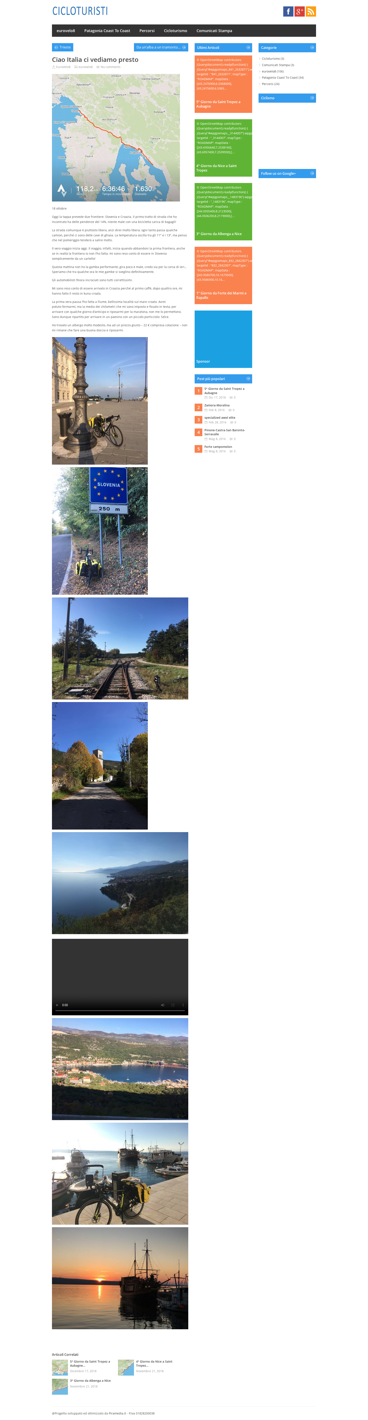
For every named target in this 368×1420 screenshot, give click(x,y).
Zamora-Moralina (217, 405)
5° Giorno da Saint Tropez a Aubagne (218, 104)
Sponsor (203, 361)
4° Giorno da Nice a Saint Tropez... (154, 1363)
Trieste (65, 47)
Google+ (300, 11)
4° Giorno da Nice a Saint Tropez (216, 168)
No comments (111, 67)
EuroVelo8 (63, 67)
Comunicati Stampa (214, 30)
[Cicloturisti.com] (80, 10)
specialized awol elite (219, 418)
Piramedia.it (117, 1413)
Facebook (288, 11)
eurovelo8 (66, 30)
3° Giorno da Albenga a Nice (90, 1381)
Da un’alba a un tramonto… (159, 47)
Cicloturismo (175, 30)
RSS (311, 11)
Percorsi (147, 30)
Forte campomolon (218, 447)
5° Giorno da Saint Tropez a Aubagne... (90, 1363)
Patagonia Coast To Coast (107, 30)
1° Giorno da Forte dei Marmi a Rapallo (221, 295)
